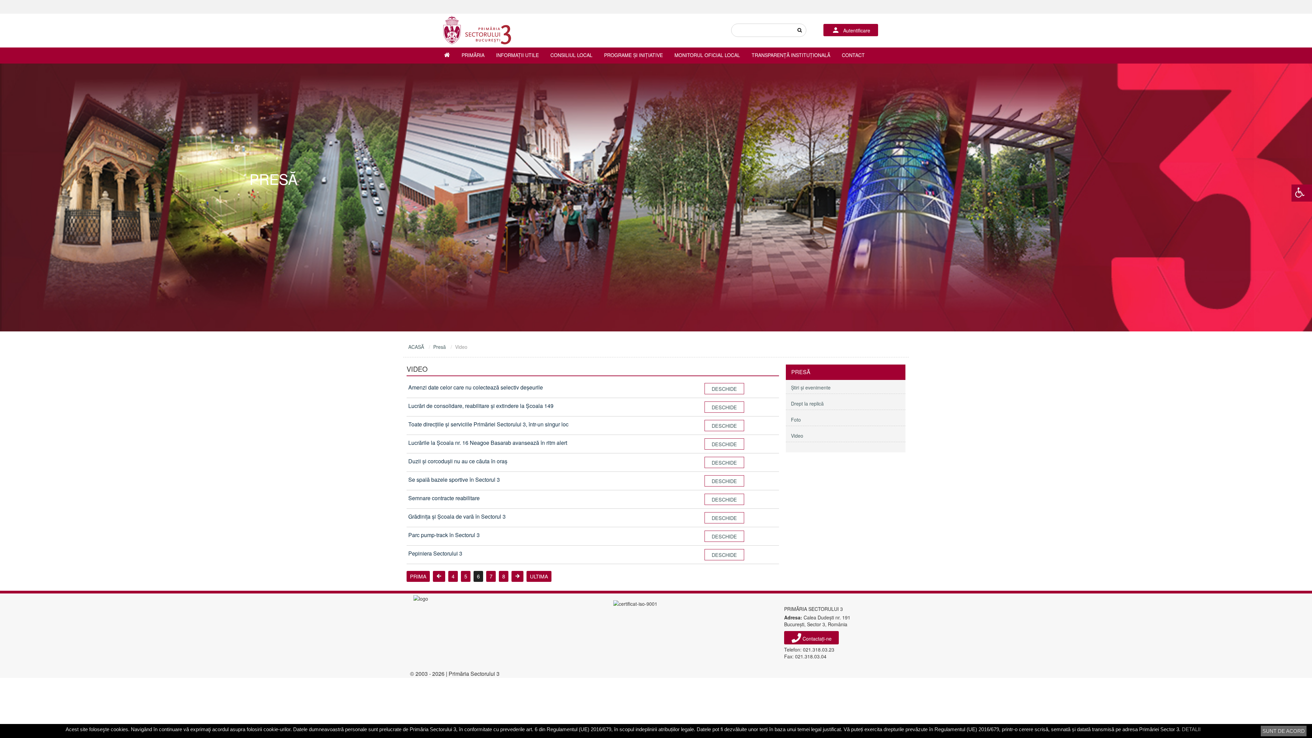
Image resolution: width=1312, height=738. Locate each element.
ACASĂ (416, 346)
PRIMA (418, 576)
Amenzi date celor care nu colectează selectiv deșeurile (475, 387)
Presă (439, 346)
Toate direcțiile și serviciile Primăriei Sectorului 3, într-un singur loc (488, 424)
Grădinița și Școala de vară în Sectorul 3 (457, 516)
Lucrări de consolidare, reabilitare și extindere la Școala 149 (481, 406)
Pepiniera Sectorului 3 (435, 553)
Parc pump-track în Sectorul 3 (444, 535)
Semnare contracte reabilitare (444, 498)
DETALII (1191, 729)
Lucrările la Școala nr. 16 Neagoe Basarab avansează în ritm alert (487, 443)
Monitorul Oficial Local (707, 55)
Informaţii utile (517, 55)
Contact (853, 55)
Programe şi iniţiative (633, 55)
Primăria (473, 55)
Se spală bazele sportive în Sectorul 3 (454, 479)
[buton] (799, 30)
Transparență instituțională (791, 55)
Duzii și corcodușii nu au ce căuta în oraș (457, 461)
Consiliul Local (571, 55)
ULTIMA (539, 576)
